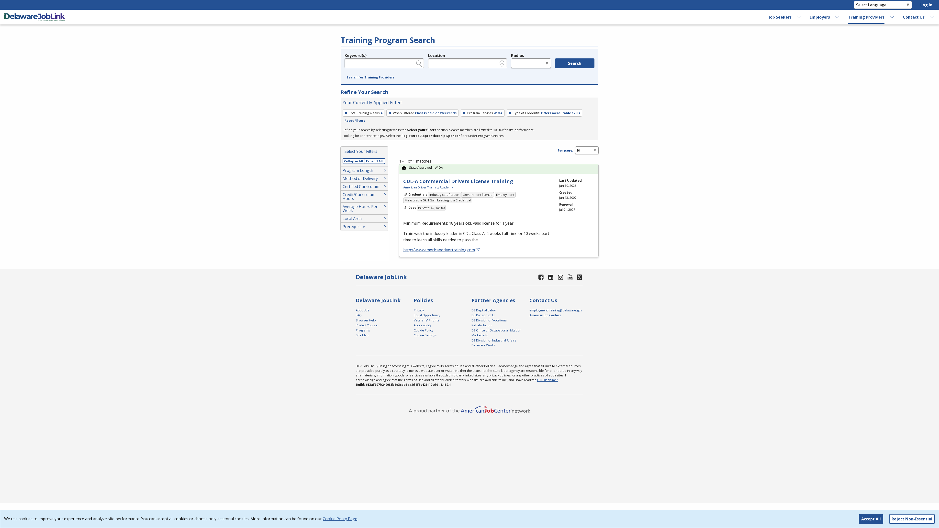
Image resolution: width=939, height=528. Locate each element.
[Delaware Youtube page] (570, 277)
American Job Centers (545, 315)
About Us (362, 310)
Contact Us (914, 17)
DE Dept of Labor (483, 310)
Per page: (565, 150)
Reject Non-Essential (912, 519)
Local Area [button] (352, 218)
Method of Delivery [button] (360, 178)
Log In (926, 5)
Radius (517, 55)
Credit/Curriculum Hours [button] (359, 196)
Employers (820, 17)
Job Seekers (780, 17)
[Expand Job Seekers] (799, 17)
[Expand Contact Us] (932, 17)
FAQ (359, 315)
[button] (370, 77)
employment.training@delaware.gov (555, 310)
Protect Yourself (368, 325)
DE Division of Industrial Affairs (493, 340)
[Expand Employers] (837, 17)
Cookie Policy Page (340, 518)
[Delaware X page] (579, 277)
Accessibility (422, 325)
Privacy (419, 310)
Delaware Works (483, 345)
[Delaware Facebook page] (541, 277)
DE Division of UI (483, 315)
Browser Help (366, 320)
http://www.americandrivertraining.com (439, 250)
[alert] (498, 169)
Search (574, 63)
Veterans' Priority (426, 320)
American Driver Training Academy (428, 187)
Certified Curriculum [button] (361, 186)
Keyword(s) (356, 55)
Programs (363, 330)
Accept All (871, 519)
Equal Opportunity (427, 315)
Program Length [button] (358, 170)
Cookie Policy (423, 330)
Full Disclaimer (547, 380)
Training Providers (866, 17)
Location (436, 55)
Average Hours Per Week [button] (360, 208)
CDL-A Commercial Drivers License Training (458, 181)
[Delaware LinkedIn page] (551, 277)
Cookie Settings (425, 335)
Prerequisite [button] (354, 226)
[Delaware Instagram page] (560, 277)
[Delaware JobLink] (34, 17)
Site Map (362, 335)
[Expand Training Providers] (892, 17)
